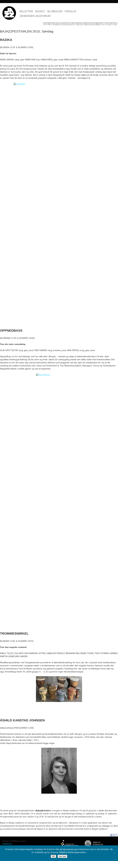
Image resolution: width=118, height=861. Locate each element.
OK (53, 856)
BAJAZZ (40, 11)
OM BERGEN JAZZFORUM (35, 16)
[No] (114, 853)
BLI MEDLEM (54, 11)
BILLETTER (26, 11)
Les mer (62, 856)
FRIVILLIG (70, 11)
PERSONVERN (7, 844)
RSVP (114, 835)
